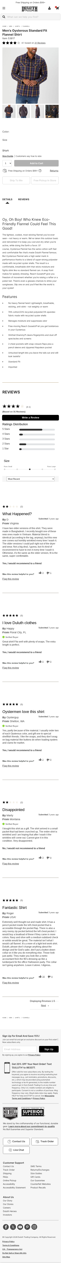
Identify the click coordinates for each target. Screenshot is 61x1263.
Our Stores (8, 1204)
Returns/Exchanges (39, 1170)
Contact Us (8, 1166)
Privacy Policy (34, 1055)
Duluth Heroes (10, 1211)
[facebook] (6, 1227)
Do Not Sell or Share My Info (14, 1253)
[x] (13, 1227)
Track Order (9, 1170)
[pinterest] (27, 1227)
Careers (7, 1207)
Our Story (7, 1200)
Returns (54, 170)
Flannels (26, 26)
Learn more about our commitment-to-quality (31, 1126)
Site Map (6, 1257)
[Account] (50, 8)
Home (4, 26)
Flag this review (10, 579)
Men (10, 26)
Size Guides (36, 1173)
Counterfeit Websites (40, 1184)
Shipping (7, 1173)
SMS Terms (35, 1166)
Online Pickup (9, 1180)
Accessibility (9, 1184)
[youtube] (20, 1227)
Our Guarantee (37, 1180)
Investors (7, 1214)
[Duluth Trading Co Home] (30, 9)
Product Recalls (38, 1187)
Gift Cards (35, 1177)
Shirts (17, 26)
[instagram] (34, 1227)
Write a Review (30, 417)
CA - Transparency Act (12, 1249)
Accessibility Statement (14, 1187)
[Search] (4, 17)
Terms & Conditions (10, 1245)
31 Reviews (39, 43)
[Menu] (4, 8)
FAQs (5, 1177)
